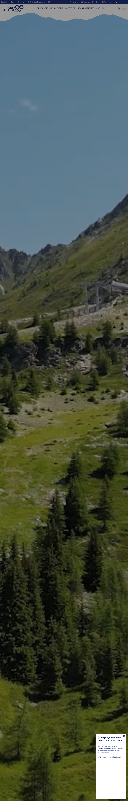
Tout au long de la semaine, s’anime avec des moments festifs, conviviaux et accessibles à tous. (110, 752)
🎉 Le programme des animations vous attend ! (110, 740)
